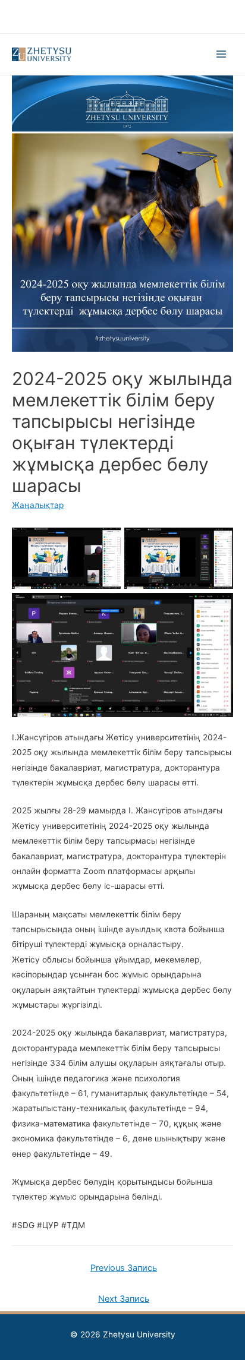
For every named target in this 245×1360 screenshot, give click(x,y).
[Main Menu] (221, 54)
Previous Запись (123, 1268)
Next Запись (123, 1298)
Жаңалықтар (38, 505)
